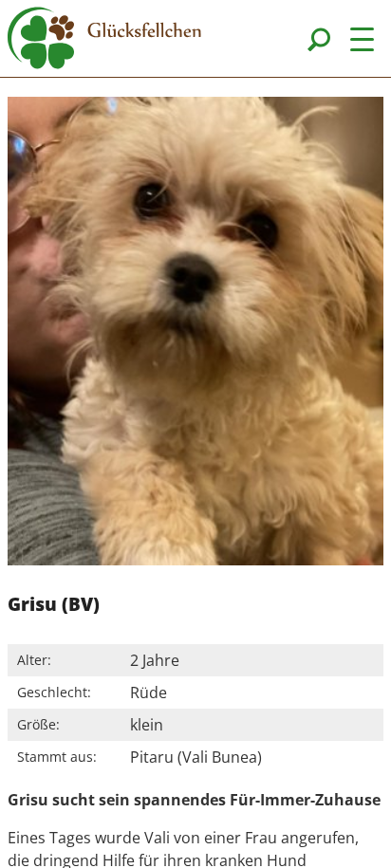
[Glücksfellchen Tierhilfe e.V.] (104, 41)
